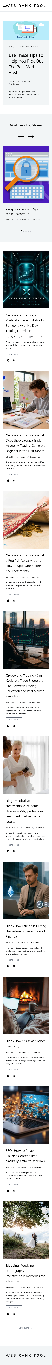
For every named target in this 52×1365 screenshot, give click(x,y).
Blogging (19, 47)
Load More (24, 1328)
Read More (14, 354)
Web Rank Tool (26, 5)
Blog (11, 47)
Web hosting (32, 47)
